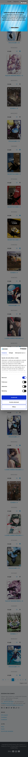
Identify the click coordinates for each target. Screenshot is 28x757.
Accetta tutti (14, 397)
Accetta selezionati (14, 402)
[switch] (24, 382)
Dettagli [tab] (11, 352)
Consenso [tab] (4, 352)
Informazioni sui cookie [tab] (21, 352)
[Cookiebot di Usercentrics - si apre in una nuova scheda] (20, 349)
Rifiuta (14, 406)
